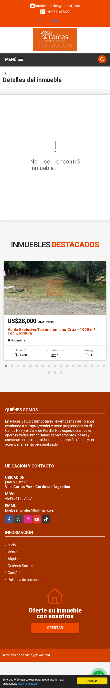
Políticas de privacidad (25, 580)
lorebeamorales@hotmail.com (29, 510)
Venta (12, 552)
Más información (27, 683)
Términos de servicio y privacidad (26, 655)
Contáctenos (18, 573)
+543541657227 (58, 12)
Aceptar (92, 681)
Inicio (6, 73)
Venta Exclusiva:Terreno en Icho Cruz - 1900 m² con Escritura (51, 331)
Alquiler (14, 559)
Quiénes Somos (20, 566)
